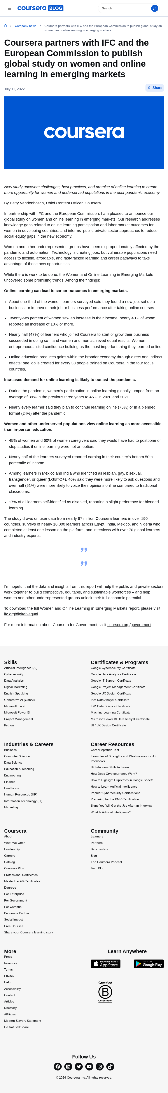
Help (7, 982)
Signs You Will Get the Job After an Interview (121, 805)
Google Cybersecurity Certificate (113, 668)
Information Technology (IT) (23, 801)
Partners (97, 842)
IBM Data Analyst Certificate (110, 699)
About (8, 836)
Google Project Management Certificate (118, 687)
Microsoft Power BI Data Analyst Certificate (120, 719)
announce (137, 213)
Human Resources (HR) (20, 794)
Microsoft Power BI (17, 712)
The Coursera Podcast (106, 862)
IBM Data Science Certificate (110, 706)
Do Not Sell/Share (16, 1027)
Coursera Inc (76, 1077)
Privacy (9, 976)
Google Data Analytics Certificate (113, 674)
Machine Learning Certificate (111, 712)
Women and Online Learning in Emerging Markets (109, 274)
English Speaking (16, 693)
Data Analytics (14, 680)
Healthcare (11, 788)
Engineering (12, 775)
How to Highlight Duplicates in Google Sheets (122, 780)
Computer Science (17, 756)
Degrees (10, 887)
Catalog (9, 862)
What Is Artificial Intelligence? (111, 812)
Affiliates (10, 1014)
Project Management (18, 719)
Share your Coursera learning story (28, 932)
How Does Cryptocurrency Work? (114, 773)
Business (10, 750)
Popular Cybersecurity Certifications (115, 793)
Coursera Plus (14, 868)
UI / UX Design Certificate (108, 725)
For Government (15, 900)
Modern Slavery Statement (22, 1020)
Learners (97, 836)
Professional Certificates (21, 875)
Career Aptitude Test (105, 750)
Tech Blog (97, 868)
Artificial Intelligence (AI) (20, 668)
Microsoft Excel (14, 706)
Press (8, 956)
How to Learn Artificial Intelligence (114, 786)
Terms (8, 969)
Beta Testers (99, 849)
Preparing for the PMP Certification (115, 799)
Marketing (11, 807)
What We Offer (14, 842)
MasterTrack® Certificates (22, 881)
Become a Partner (16, 913)
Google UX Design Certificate (111, 693)
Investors (10, 963)
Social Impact (13, 919)
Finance (9, 781)
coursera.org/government (129, 625)
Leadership (12, 849)
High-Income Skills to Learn (110, 767)
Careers (9, 855)
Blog (94, 855)
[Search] (154, 8)
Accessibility (12, 988)
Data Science (13, 762)
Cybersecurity (13, 674)
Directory (10, 1007)
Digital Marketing (15, 687)
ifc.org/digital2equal (21, 614)
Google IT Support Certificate (111, 680)
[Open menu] (10, 8)
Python (9, 725)
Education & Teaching (19, 769)
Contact (9, 995)
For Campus (12, 907)
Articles (9, 1001)
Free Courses (13, 926)
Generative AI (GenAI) (19, 699)
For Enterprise (14, 894)
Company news (25, 26)
